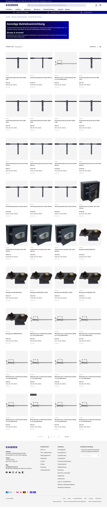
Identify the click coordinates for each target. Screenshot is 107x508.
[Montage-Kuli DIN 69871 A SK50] (66, 278)
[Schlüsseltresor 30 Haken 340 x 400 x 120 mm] (17, 235)
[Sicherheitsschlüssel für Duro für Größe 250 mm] (66, 149)
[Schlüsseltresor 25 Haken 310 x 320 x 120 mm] (90, 192)
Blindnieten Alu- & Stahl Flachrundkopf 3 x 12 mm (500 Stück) (65, 420)
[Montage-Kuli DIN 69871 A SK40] (41, 278)
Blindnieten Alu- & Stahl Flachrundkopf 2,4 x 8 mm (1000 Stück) (90, 334)
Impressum (43, 467)
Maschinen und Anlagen (64, 473)
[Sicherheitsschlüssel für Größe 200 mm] (41, 63)
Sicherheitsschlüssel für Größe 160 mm (16, 206)
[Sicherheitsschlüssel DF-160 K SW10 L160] (41, 106)
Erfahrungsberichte (45, 455)
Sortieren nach (10, 46)
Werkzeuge (27, 9)
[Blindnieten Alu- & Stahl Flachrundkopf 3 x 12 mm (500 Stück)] (66, 405)
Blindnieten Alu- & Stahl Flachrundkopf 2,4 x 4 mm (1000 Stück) (41, 334)
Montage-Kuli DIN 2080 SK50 (14, 292)
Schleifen (18, 9)
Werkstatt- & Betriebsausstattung (19, 16)
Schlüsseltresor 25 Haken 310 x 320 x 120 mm (89, 207)
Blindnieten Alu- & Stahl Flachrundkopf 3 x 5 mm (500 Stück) (41, 377)
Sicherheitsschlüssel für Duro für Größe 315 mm (90, 164)
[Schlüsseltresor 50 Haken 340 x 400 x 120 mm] (41, 235)
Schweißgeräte (62, 449)
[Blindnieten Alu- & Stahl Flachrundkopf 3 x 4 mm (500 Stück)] (17, 362)
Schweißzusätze (62, 455)
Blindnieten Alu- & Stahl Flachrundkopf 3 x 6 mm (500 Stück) (65, 377)
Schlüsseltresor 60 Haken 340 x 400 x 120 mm (65, 250)
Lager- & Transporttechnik (64, 481)
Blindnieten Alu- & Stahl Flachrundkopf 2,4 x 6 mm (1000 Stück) (65, 334)
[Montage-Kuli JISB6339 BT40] (90, 278)
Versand (43, 461)
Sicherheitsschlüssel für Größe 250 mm (41, 206)
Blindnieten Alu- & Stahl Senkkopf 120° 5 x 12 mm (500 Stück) (65, 78)
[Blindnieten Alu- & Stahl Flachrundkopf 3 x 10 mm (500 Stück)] (41, 405)
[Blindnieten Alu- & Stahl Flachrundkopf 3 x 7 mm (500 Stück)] (90, 362)
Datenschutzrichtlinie (57, 501)
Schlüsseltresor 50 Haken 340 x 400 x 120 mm (40, 250)
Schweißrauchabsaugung (64, 461)
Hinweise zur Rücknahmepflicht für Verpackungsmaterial (75, 501)
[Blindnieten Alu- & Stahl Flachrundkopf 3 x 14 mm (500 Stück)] (90, 405)
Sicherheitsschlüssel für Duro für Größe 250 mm (66, 164)
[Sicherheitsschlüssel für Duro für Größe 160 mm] (17, 149)
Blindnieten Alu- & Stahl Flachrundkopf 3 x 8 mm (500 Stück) (16, 420)
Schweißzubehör (62, 464)
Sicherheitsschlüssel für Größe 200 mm (41, 77)
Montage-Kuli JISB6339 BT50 (14, 333)
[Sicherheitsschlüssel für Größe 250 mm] (41, 192)
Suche (64, 498)
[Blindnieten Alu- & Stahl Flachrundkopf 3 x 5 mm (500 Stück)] (41, 362)
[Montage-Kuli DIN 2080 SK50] (17, 278)
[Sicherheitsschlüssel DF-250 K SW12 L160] (66, 106)
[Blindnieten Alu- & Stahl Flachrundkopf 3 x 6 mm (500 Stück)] (66, 362)
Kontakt (69, 498)
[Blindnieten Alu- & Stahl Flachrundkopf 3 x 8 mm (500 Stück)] (17, 405)
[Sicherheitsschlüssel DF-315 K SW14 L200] (90, 106)
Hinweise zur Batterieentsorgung (94, 501)
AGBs (85, 498)
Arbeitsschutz (61, 478)
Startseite (8, 16)
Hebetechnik (61, 475)
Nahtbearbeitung (62, 467)
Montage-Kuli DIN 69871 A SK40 (39, 292)
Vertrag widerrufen (45, 470)
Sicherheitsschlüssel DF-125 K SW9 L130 (16, 121)
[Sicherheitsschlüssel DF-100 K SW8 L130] (90, 63)
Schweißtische (61, 458)
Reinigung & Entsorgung (64, 487)
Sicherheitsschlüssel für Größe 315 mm (65, 206)
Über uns (43, 449)
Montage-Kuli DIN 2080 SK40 (87, 249)
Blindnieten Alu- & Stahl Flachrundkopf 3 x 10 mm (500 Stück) (41, 420)
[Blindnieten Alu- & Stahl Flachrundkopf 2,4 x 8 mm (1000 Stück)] (90, 319)
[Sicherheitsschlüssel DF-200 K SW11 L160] (17, 63)
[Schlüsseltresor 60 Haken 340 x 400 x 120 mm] (66, 235)
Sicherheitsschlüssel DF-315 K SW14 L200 (89, 121)
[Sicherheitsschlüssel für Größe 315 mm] (66, 192)
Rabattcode (44, 458)
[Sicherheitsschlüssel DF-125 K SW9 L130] (17, 106)
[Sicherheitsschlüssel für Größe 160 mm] (17, 192)
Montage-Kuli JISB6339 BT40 (87, 292)
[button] (100, 5)
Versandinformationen (77, 498)
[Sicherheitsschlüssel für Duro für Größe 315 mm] (90, 149)
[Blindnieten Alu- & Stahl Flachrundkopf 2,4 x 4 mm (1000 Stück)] (41, 319)
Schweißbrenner (62, 452)
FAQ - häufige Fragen (46, 452)
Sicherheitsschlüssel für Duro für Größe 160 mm (17, 164)
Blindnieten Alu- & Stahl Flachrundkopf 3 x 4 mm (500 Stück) (16, 377)
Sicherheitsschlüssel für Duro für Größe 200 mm (41, 164)
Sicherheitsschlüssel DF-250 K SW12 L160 (65, 121)
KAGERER (11, 498)
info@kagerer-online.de (12, 466)
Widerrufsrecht (98, 498)
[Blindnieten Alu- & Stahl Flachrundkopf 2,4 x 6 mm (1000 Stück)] (66, 319)
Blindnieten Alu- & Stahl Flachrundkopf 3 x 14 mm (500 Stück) (90, 420)
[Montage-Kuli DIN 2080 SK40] (90, 235)
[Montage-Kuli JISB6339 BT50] (17, 319)
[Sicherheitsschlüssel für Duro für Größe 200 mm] (41, 149)
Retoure (43, 464)
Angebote (60, 9)
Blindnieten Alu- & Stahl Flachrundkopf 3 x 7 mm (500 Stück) (90, 377)
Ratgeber (67, 9)
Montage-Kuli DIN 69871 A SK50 (63, 292)
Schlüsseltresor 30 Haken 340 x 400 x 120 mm (16, 250)
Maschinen (37, 9)
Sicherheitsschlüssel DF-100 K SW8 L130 (89, 78)
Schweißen (9, 9)
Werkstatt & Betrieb (49, 9)
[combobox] (56, 5)
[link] (39, 437)
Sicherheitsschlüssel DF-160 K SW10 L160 (40, 121)
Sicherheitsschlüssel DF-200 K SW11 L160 (16, 78)
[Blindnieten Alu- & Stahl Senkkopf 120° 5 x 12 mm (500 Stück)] (66, 63)
